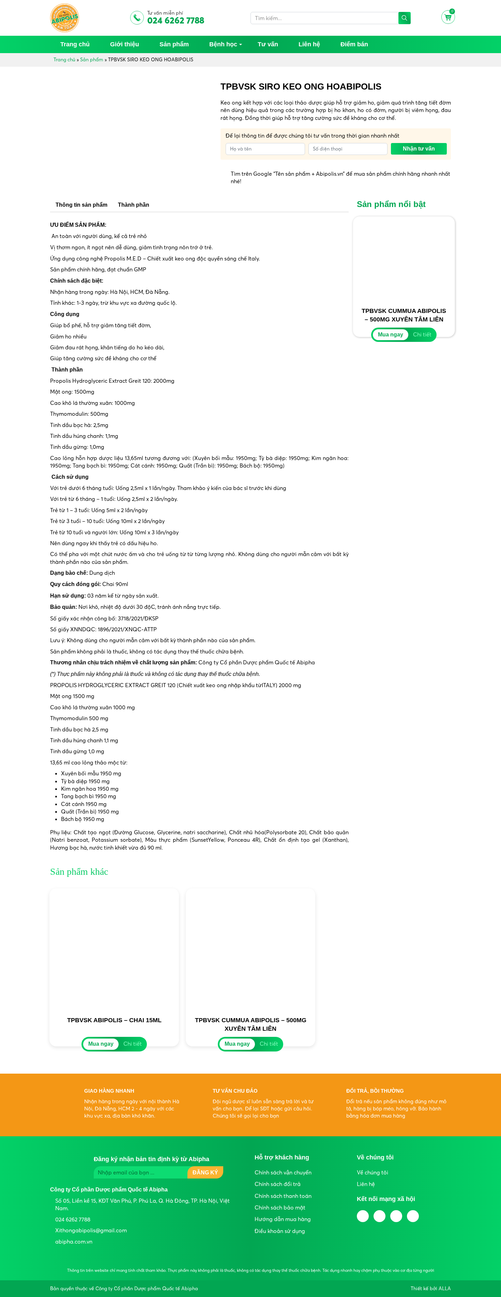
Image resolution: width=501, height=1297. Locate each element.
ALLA (445, 1288)
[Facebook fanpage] (363, 1216)
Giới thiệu (124, 44)
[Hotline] (396, 1216)
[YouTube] (379, 1216)
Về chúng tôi (372, 1172)
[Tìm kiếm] (404, 18)
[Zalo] (490, 1223)
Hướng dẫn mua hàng (283, 1219)
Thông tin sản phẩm (81, 205)
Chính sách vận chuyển (283, 1172)
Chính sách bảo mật (280, 1207)
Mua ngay (390, 334)
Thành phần (133, 205)
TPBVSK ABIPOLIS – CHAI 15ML (114, 1020)
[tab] (81, 205)
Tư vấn (268, 44)
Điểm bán (354, 44)
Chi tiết (422, 334)
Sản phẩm (174, 44)
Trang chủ (75, 44)
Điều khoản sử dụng (280, 1231)
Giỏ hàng (447, 13)
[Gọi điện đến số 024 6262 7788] (490, 1264)
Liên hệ (309, 44)
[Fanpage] (490, 1244)
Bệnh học (223, 44)
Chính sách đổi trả (278, 1184)
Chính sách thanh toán (283, 1195)
